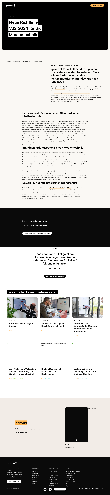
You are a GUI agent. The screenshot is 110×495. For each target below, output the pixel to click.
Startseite (9, 61)
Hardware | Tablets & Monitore (73, 471)
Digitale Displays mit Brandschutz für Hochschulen (51, 371)
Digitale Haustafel (75, 99)
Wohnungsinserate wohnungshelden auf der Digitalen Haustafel (86, 371)
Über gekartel (35, 471)
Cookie (101, 488)
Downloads (34, 481)
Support (68, 485)
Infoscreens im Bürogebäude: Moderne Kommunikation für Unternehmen (85, 327)
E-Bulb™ (69, 188)
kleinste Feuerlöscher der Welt (56, 188)
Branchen (51, 485)
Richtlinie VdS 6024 (60, 89)
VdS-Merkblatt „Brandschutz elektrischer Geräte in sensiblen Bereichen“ (72, 93)
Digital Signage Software (71, 479)
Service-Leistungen (70, 483)
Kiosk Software (69, 477)
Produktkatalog (69, 475)
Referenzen (34, 477)
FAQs (33, 483)
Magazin (15, 61)
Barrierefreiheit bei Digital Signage (21, 324)
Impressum (80, 488)
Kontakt (97, 488)
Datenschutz (87, 488)
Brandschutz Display (70, 473)
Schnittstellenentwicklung (72, 481)
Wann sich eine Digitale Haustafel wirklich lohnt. (52, 324)
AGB (93, 488)
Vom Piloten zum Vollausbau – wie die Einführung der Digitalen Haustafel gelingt (22, 371)
